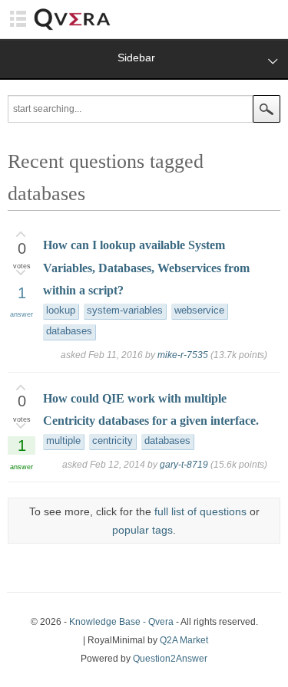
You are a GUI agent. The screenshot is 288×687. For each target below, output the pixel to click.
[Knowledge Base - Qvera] (72, 28)
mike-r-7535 (182, 355)
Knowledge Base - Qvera (121, 621)
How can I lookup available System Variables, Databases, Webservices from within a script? (146, 267)
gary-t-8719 (184, 464)
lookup (60, 310)
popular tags (142, 530)
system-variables (125, 310)
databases (69, 331)
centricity (112, 441)
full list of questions (200, 511)
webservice (199, 310)
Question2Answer (170, 658)
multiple (63, 441)
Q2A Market (184, 640)
